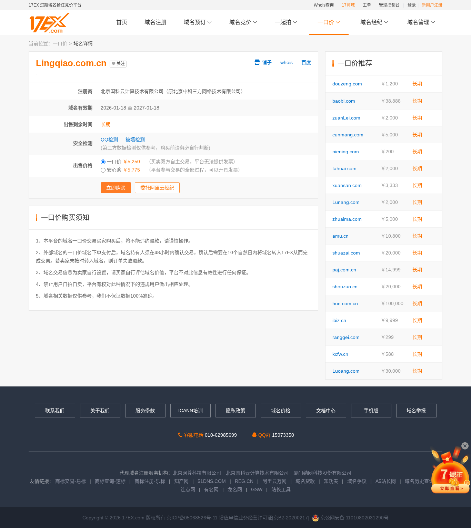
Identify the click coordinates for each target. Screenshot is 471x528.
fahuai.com (344, 168)
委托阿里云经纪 (157, 187)
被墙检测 (135, 139)
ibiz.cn (339, 320)
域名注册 (155, 22)
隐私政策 (235, 410)
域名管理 (419, 22)
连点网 (188, 489)
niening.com (345, 151)
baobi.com (343, 101)
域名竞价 (241, 22)
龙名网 (235, 489)
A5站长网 (385, 481)
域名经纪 (371, 22)
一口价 (325, 22)
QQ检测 (109, 139)
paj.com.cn (344, 269)
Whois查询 (324, 5)
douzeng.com (347, 83)
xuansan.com (347, 185)
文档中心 (325, 410)
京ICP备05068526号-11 (193, 517)
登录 (412, 5)
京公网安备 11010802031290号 (354, 517)
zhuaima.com (347, 219)
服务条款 (145, 410)
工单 (367, 5)
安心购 (123, 170)
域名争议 (357, 481)
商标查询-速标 (111, 481)
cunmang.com (347, 134)
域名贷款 (305, 481)
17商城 (348, 5)
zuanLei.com (346, 118)
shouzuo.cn (345, 286)
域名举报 (416, 410)
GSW (256, 489)
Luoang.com (346, 371)
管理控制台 (389, 5)
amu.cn (340, 236)
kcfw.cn (340, 354)
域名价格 (280, 410)
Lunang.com (346, 202)
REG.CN (244, 481)
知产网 (181, 481)
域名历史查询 (419, 481)
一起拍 (284, 22)
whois (286, 62)
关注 (120, 63)
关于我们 (100, 410)
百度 (306, 62)
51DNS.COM (212, 481)
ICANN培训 (190, 410)
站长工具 (281, 489)
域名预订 (195, 22)
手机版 (371, 410)
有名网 (211, 489)
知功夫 (331, 481)
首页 (121, 22)
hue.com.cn (345, 303)
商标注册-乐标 (149, 481)
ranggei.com (346, 337)
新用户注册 (432, 5)
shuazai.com (346, 253)
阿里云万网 (274, 481)
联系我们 (54, 410)
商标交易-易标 (70, 481)
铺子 (266, 62)
